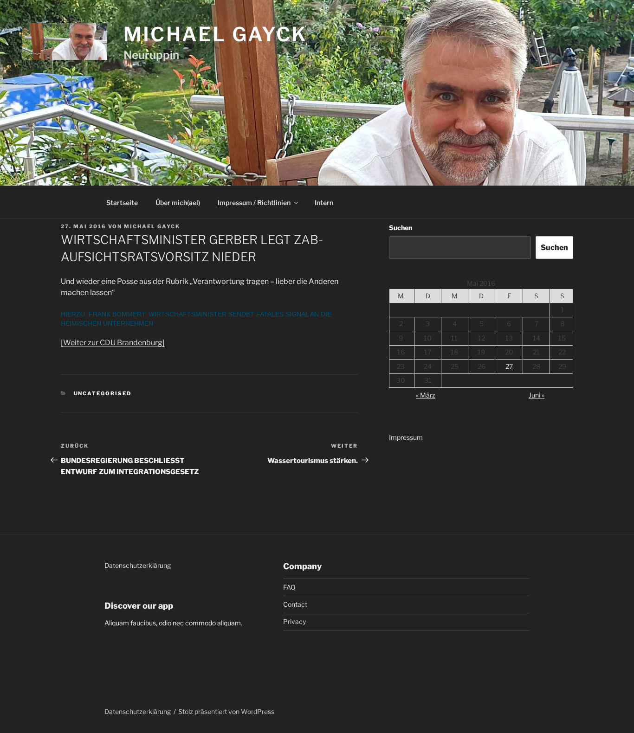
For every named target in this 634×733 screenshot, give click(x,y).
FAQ (289, 587)
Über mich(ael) (177, 202)
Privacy (294, 621)
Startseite (122, 202)
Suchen (400, 227)
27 (509, 366)
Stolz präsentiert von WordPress (226, 711)
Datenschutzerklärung (137, 565)
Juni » (536, 395)
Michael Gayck (215, 34)
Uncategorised (103, 393)
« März (425, 395)
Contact (295, 604)
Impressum (406, 437)
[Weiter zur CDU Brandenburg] (113, 342)
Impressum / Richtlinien (254, 202)
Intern (324, 202)
